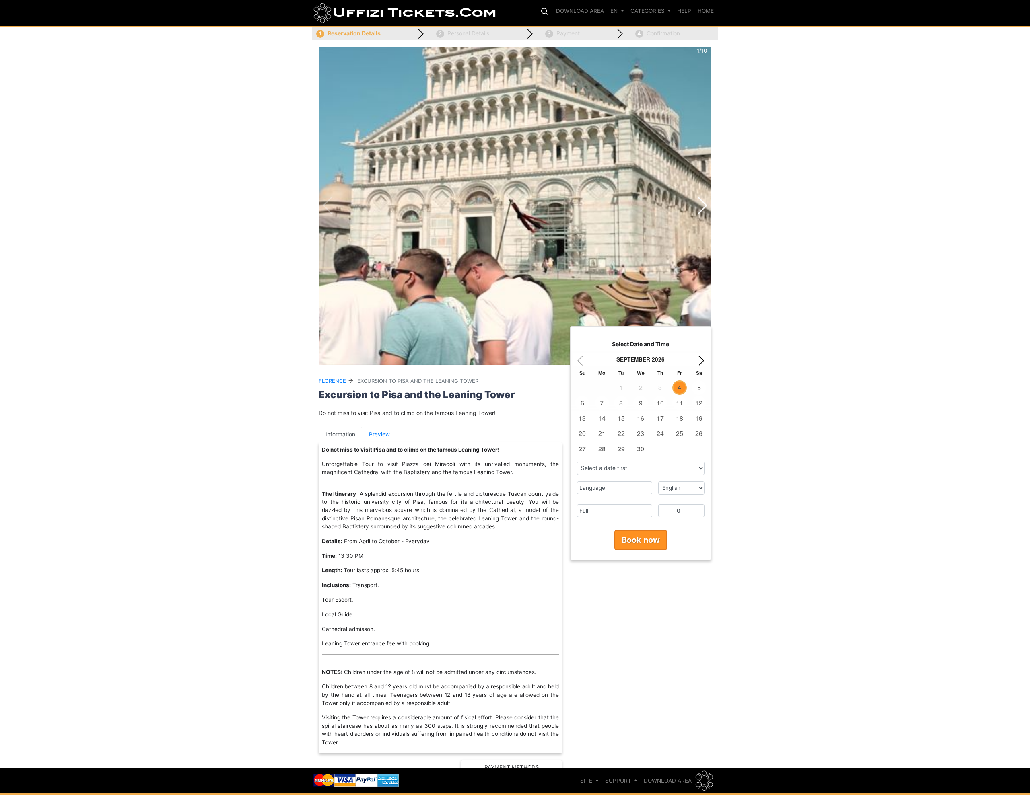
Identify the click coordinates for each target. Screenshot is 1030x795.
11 (679, 402)
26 (698, 433)
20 (582, 433)
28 (602, 448)
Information (340, 434)
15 (621, 418)
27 (582, 448)
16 (640, 418)
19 (698, 418)
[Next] (703, 361)
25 (679, 433)
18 (679, 418)
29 (621, 448)
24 (660, 433)
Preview (379, 434)
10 (660, 402)
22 (621, 433)
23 (640, 433)
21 (602, 433)
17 (660, 418)
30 (640, 448)
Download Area (668, 780)
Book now (641, 540)
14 (602, 418)
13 (582, 418)
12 (698, 402)
